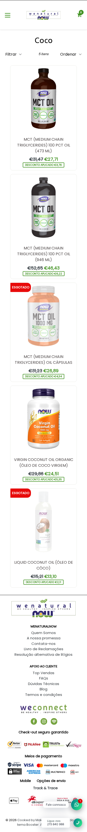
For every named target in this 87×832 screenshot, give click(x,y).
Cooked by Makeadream (37, 820)
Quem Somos (43, 632)
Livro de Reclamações (43, 648)
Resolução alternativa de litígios (43, 654)
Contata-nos (43, 643)
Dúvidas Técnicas (43, 683)
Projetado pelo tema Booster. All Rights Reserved (49, 822)
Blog (43, 689)
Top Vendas (43, 672)
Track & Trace (45, 787)
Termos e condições (43, 694)
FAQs (43, 678)
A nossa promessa (43, 638)
